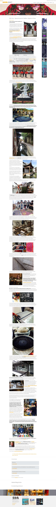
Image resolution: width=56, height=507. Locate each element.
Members (41, 2)
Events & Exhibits (45, 2)
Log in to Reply (14, 468)
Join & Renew (37, 2)
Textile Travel (16, 455)
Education (51, 2)
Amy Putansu (17, 441)
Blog (53, 2)
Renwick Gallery (32, 448)
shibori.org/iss (29, 62)
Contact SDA (13, 504)
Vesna (1, 0)
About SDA (35, 2)
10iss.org (24, 439)
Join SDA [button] (33, 491)
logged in (16, 477)
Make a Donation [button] (39, 491)
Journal (48, 2)
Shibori (13, 455)
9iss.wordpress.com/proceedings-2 (28, 63)
